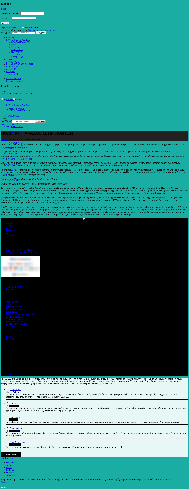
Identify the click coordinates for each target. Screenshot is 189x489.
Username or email (10, 13)
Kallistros (12, 374)
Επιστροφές (11, 311)
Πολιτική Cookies (14, 307)
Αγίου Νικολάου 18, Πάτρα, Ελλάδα (22, 252)
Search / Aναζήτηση (10, 116)
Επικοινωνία (12, 289)
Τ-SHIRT (15, 47)
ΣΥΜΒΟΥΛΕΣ (12, 62)
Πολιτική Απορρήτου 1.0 (17, 309)
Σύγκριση (10, 326)
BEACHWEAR (17, 57)
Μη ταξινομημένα (17, 442)
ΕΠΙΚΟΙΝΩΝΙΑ (13, 67)
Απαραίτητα (15, 389)
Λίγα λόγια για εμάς (15, 287)
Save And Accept (11, 454)
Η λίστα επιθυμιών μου (16, 324)
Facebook (10, 339)
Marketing (15, 403)
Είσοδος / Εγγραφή (15, 81)
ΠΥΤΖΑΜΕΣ (17, 52)
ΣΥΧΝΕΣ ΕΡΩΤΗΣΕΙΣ (16, 59)
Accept (4, 482)
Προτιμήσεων (16, 428)
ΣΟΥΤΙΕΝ (15, 54)
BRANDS (15, 45)
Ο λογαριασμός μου (15, 321)
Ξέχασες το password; (11, 28)
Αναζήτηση (6, 32)
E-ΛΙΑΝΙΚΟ (11, 69)
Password (6, 18)
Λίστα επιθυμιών (13, 78)
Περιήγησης (15, 417)
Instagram (11, 336)
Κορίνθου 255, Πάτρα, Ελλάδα (20, 250)
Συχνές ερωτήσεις (14, 316)
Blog (8, 291)
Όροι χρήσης (12, 302)
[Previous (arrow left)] (2, 487)
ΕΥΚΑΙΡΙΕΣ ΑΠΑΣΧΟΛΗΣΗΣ (19, 64)
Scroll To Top (7, 458)
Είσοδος (5, 23)
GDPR (8, 304)
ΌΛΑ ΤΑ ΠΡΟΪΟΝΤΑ (20, 42)
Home (4, 139)
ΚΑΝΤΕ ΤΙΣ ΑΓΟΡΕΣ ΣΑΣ (18, 40)
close (3, 9)
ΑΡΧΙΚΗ (10, 37)
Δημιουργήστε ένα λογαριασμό (42, 30)
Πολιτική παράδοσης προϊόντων (20, 314)
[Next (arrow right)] (5, 487)
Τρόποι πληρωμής (14, 319)
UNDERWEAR (17, 49)
